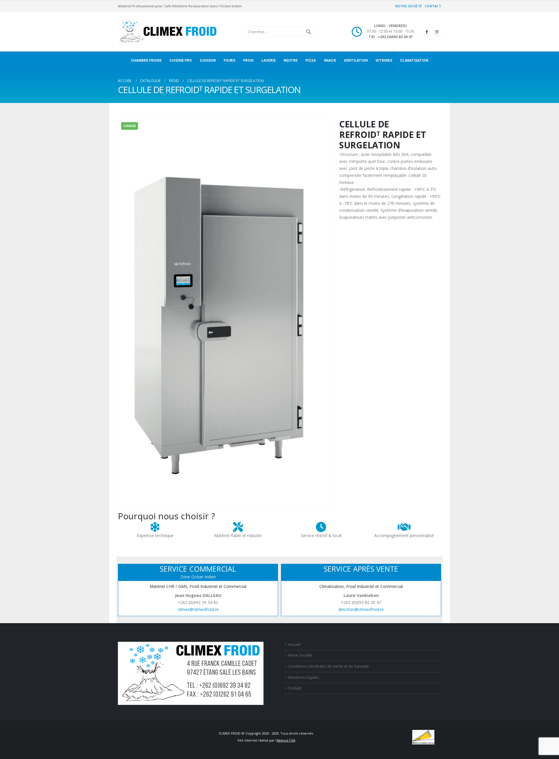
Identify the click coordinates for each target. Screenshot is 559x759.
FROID (248, 60)
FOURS (229, 60)
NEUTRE (291, 60)
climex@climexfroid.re (198, 609)
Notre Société (408, 6)
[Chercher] (308, 32)
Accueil (294, 644)
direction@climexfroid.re (361, 609)
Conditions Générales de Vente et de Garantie (328, 666)
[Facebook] (427, 32)
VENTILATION (356, 60)
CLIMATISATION (414, 60)
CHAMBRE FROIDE (146, 60)
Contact (433, 6)
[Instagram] (437, 32)
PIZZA (310, 60)
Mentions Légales (303, 677)
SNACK (330, 60)
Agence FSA (286, 740)
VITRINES (384, 60)
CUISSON (208, 60)
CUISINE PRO (180, 60)
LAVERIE (268, 60)
